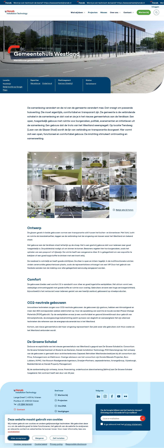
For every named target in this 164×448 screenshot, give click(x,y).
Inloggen (155, 6)
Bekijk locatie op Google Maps (12, 88)
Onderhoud (47, 83)
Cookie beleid (41, 444)
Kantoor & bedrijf (65, 83)
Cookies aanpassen (23, 444)
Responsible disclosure (76, 444)
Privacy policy (56, 444)
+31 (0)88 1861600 (25, 404)
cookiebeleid (13, 431)
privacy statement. (133, 424)
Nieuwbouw (35, 83)
